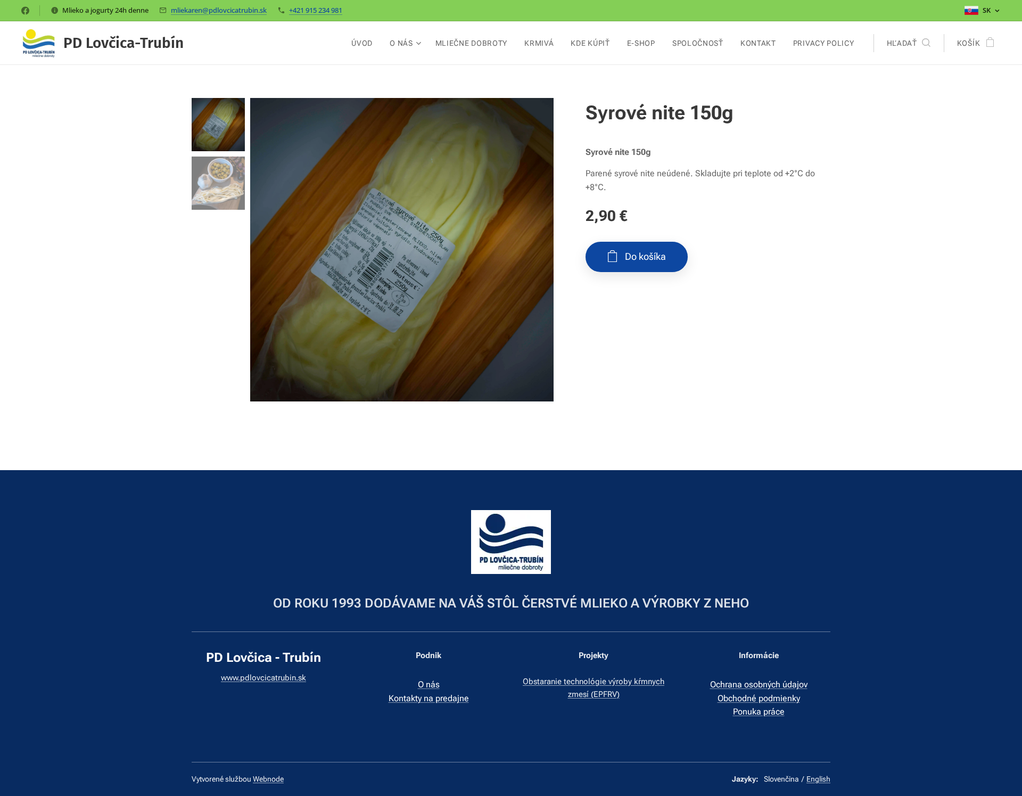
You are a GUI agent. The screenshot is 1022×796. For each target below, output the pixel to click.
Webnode (268, 779)
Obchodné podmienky (759, 698)
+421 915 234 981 (315, 10)
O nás (429, 684)
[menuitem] (365, 43)
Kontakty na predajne (429, 698)
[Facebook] (25, 11)
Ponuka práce (759, 712)
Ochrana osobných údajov (758, 684)
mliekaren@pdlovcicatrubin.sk (219, 10)
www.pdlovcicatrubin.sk (263, 678)
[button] (908, 43)
